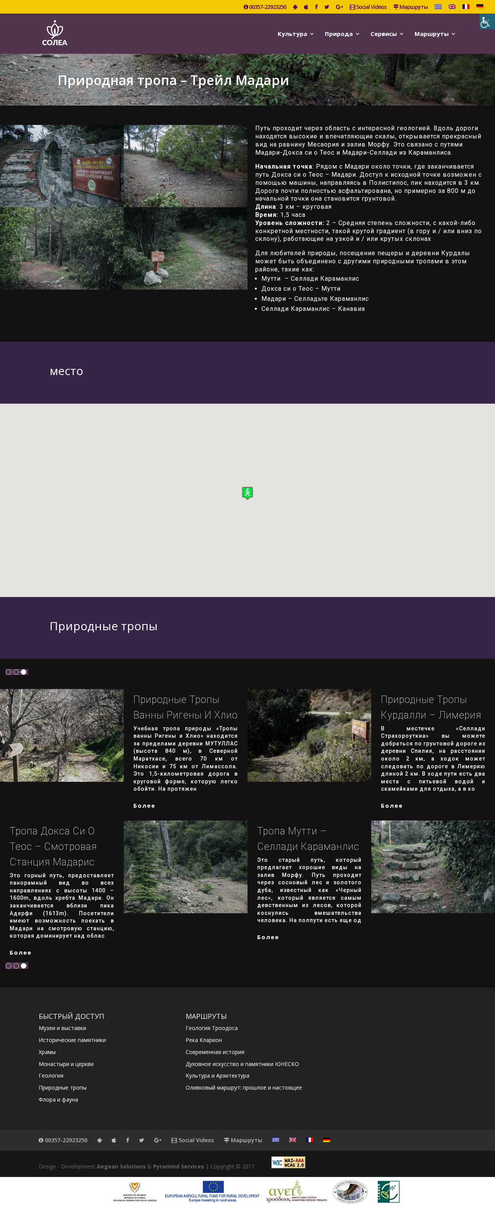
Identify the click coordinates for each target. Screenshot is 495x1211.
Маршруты (413, 7)
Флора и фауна (58, 1099)
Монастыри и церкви (66, 1064)
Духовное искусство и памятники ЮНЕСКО (242, 1064)
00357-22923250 (267, 7)
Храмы (47, 1052)
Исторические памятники (72, 1040)
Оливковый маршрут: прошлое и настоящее (244, 1087)
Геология (51, 1075)
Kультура (292, 34)
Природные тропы (63, 1087)
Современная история (215, 1052)
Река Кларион (204, 1040)
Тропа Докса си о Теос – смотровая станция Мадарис (53, 847)
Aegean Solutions (121, 1166)
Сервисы (383, 34)
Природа (339, 34)
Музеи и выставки (62, 1028)
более (144, 805)
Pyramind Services (178, 1166)
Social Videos (370, 7)
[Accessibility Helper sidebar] (487, 21)
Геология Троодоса (212, 1028)
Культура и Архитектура (217, 1075)
